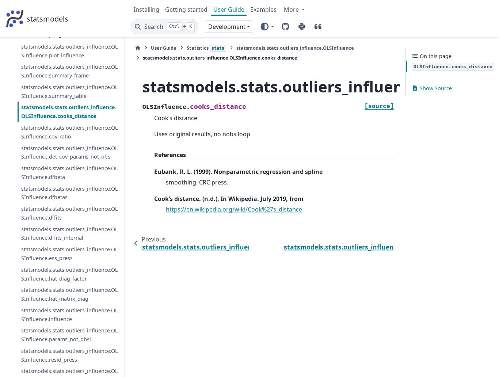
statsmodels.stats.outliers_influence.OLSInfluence (295, 48)
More (292, 9)
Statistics (205, 48)
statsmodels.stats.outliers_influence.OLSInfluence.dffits (69, 213)
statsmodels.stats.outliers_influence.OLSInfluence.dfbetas (69, 193)
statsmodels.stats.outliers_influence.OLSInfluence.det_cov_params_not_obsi (69, 152)
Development (226, 27)
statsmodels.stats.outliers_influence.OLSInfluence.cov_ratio (69, 132)
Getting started (186, 9)
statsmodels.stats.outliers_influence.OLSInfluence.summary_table (69, 91)
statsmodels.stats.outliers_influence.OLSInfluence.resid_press (69, 355)
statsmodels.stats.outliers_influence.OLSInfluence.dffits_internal (69, 233)
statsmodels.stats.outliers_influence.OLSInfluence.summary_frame (69, 71)
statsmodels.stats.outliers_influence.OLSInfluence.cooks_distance (69, 111)
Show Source (435, 88)
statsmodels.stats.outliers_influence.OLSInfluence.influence (69, 315)
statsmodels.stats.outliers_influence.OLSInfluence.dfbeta (69, 172)
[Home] (138, 48)
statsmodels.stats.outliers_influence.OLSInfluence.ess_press (69, 254)
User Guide (228, 9)
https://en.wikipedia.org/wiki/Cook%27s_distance (234, 209)
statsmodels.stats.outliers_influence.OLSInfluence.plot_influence (69, 51)
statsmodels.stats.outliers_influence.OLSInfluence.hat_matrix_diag (69, 294)
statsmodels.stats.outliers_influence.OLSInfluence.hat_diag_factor (69, 274)
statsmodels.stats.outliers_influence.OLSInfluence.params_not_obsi (69, 335)
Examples (263, 9)
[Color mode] (267, 26)
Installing (146, 9)
